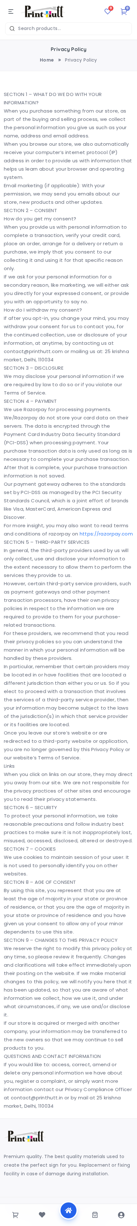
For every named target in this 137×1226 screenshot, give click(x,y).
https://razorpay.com (106, 533)
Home (47, 60)
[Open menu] (11, 11)
